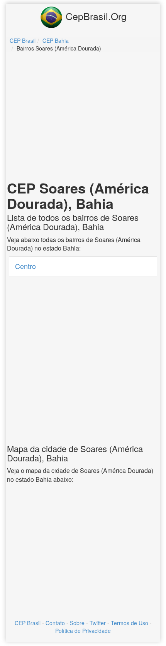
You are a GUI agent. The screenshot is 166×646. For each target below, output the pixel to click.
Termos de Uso (129, 623)
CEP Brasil (28, 623)
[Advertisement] (83, 122)
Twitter (98, 623)
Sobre (77, 623)
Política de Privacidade (83, 630)
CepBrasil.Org (95, 16)
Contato (55, 623)
